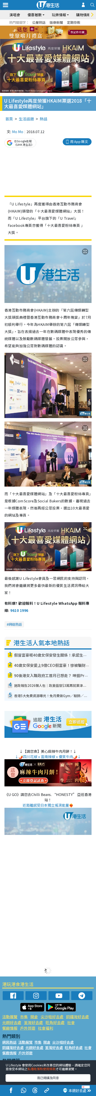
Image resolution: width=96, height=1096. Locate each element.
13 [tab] (42, 38)
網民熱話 (9, 1042)
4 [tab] (51, 27)
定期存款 (73, 22)
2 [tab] (42, 27)
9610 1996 (19, 610)
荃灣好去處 (33, 1022)
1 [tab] (38, 27)
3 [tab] (47, 27)
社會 (71, 1022)
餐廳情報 (9, 1028)
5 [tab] (56, 27)
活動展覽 (9, 1016)
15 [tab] (51, 38)
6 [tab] (60, 27)
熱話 (43, 119)
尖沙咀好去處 (52, 1016)
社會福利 (45, 1028)
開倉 (34, 1016)
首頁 (9, 119)
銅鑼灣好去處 (77, 1016)
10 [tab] (51, 32)
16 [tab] (56, 38)
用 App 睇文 (79, 141)
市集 (24, 1016)
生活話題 (26, 119)
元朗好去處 (11, 1022)
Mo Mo (17, 131)
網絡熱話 (15, 624)
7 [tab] (38, 32)
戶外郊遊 (27, 1028)
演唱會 (14, 14)
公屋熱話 (39, 22)
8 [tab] (42, 32)
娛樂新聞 (56, 22)
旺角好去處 (55, 1022)
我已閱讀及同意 (48, 1078)
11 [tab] (56, 32)
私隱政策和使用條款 (41, 1069)
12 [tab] (60, 32)
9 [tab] (47, 32)
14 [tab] (47, 38)
